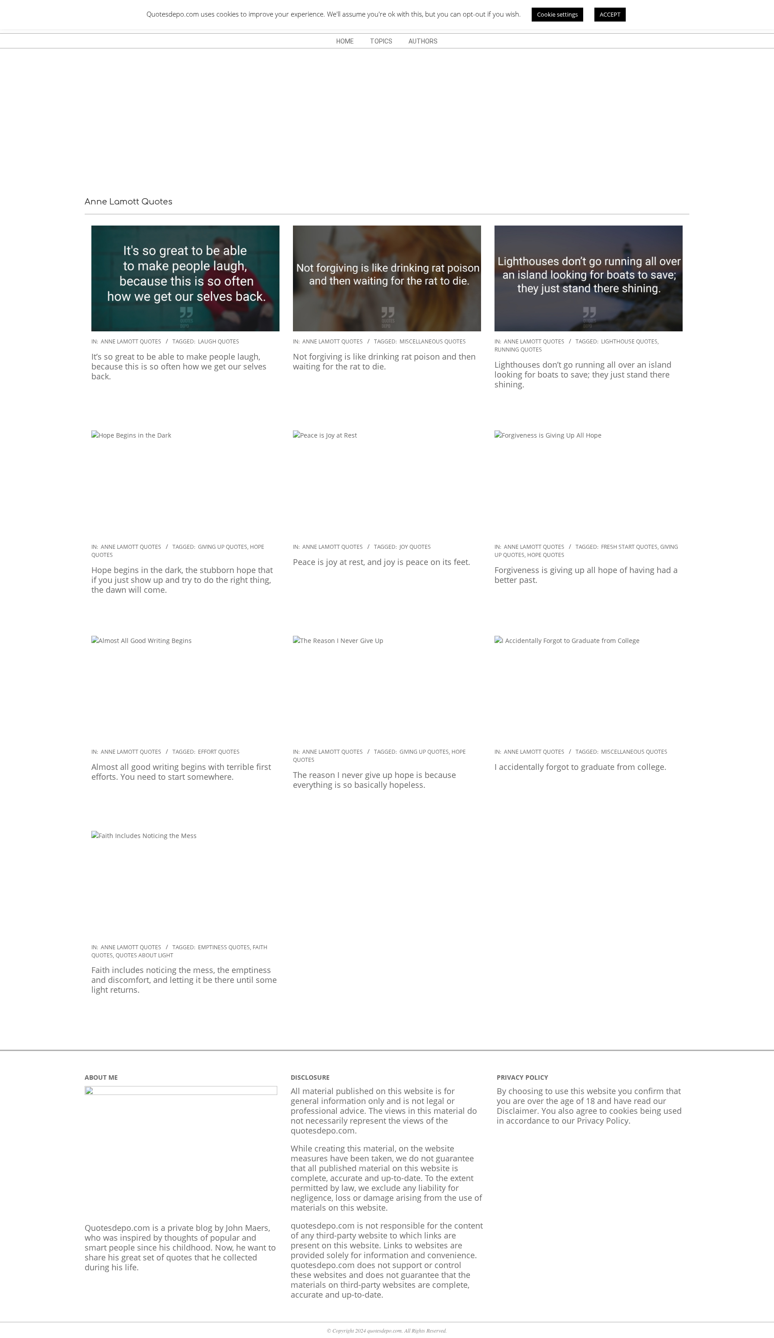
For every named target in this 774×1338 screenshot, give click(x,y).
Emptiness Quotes (224, 947)
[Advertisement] (387, 115)
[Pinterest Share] (151, 404)
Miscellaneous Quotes (433, 341)
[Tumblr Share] (205, 404)
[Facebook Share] (116, 404)
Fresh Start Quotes (629, 547)
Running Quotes (518, 349)
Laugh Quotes (218, 341)
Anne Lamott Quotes (131, 341)
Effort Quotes (219, 752)
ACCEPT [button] (610, 14)
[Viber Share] (223, 404)
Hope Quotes (545, 555)
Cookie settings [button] (557, 14)
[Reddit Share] (187, 404)
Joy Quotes (415, 547)
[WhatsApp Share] (169, 404)
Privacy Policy (602, 1120)
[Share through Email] (98, 404)
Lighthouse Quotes (629, 341)
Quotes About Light (144, 955)
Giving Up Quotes (222, 547)
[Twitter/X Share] (133, 404)
